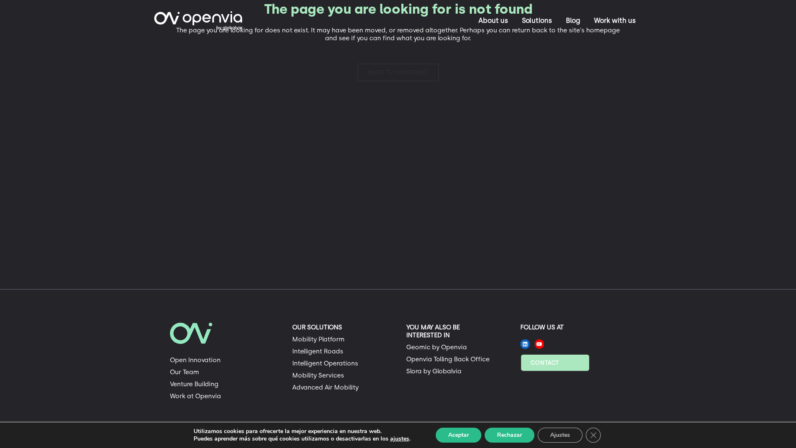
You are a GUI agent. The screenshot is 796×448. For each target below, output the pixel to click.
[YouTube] (539, 344)
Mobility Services (318, 375)
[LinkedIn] (525, 344)
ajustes (399, 439)
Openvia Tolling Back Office (448, 359)
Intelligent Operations (325, 363)
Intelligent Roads (317, 351)
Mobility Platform (318, 339)
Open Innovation (195, 360)
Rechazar (509, 435)
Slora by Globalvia (433, 371)
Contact (545, 363)
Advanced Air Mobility (325, 387)
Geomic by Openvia (436, 347)
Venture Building (194, 384)
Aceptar (458, 435)
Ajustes (560, 435)
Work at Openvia (195, 396)
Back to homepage (398, 72)
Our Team (184, 372)
